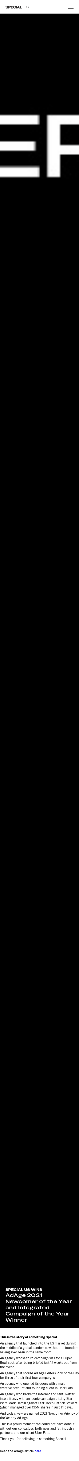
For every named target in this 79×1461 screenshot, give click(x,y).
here (38, 1451)
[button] (71, 7)
